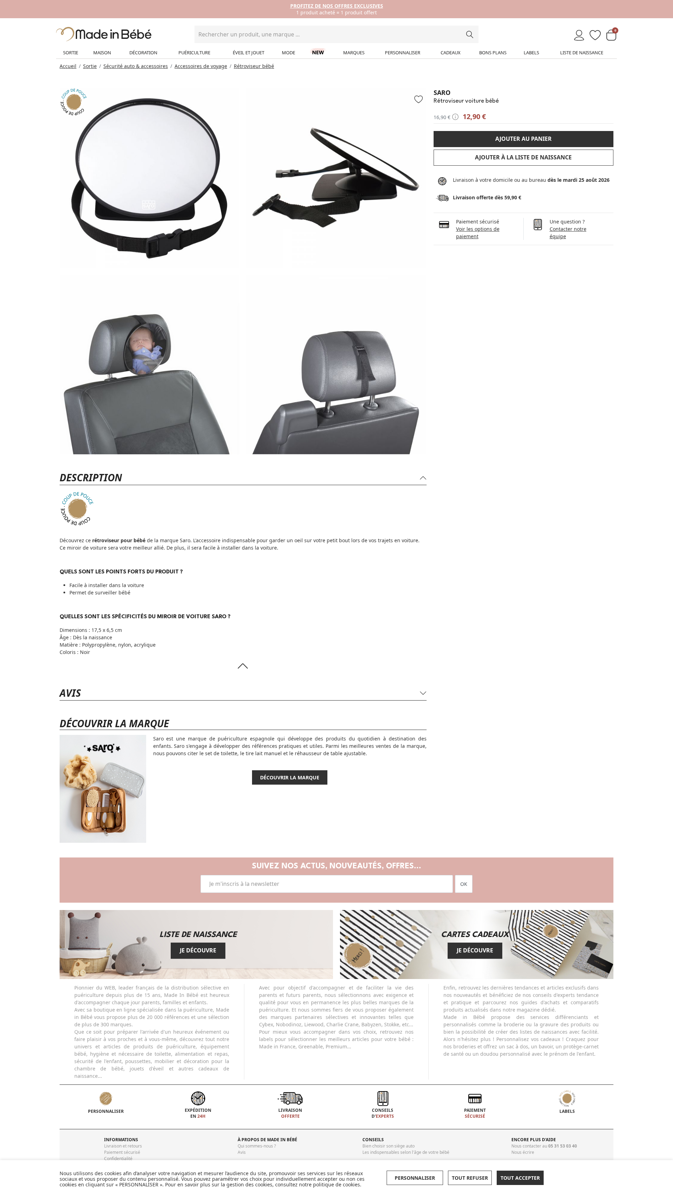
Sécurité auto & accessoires (135, 66)
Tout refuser (470, 1177)
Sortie (70, 52)
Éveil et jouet (248, 52)
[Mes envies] (595, 35)
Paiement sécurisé (122, 1152)
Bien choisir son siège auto (388, 1146)
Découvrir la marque (289, 777)
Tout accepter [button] (520, 1177)
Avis (242, 1152)
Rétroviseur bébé (254, 66)
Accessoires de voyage (201, 66)
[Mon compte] (579, 35)
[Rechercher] (470, 34)
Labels (531, 52)
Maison (102, 52)
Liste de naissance (581, 52)
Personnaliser (402, 52)
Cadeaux (451, 52)
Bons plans (493, 52)
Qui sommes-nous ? (257, 1146)
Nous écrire (522, 1152)
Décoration (143, 52)
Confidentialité (118, 1159)
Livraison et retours (123, 1146)
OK (463, 884)
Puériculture (194, 52)
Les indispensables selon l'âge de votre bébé (405, 1152)
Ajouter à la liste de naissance (523, 157)
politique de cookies (336, 1184)
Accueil (68, 66)
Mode (288, 52)
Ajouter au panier (523, 139)
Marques (354, 52)
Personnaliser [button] (415, 1177)
